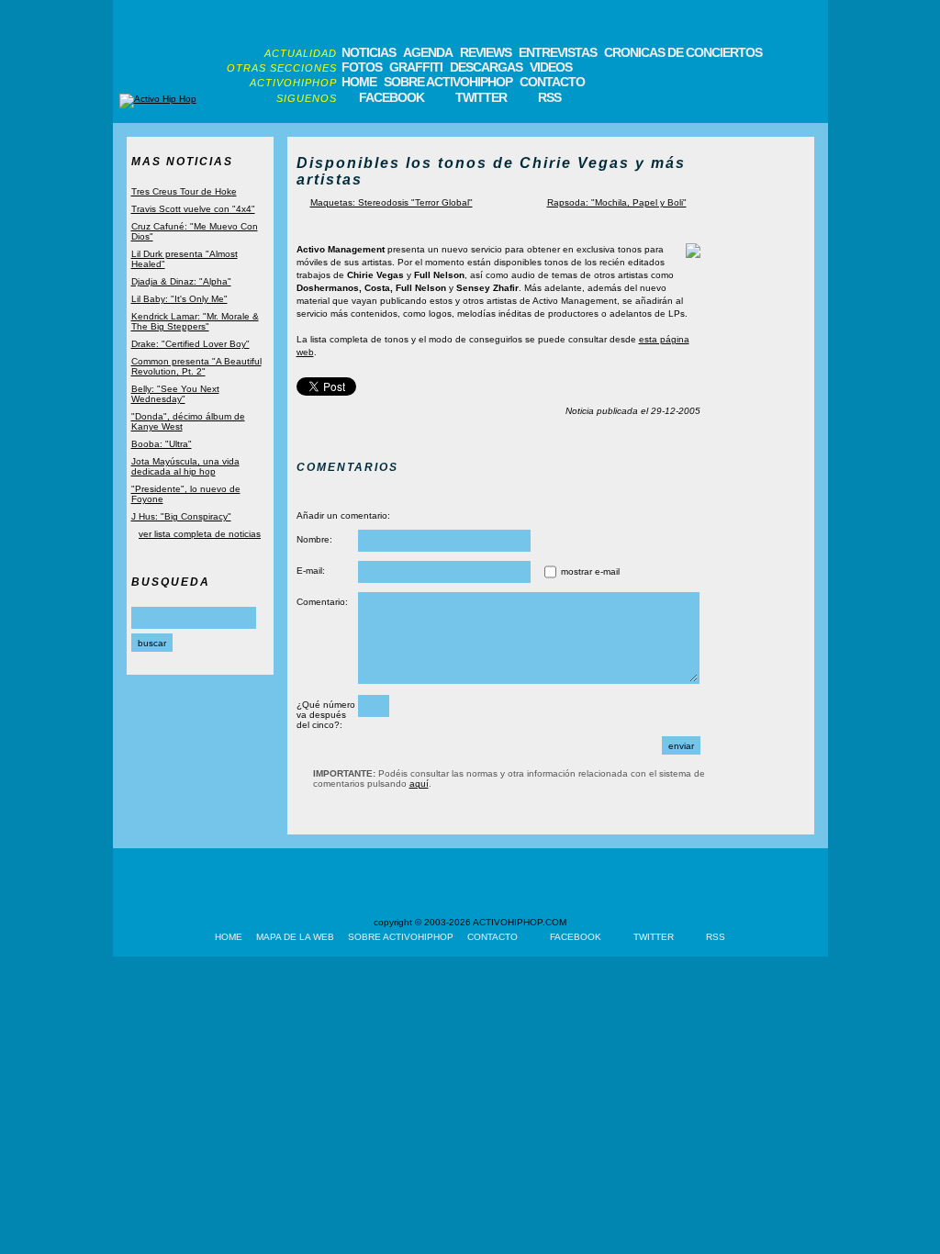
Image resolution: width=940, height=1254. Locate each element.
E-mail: (311, 570)
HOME (358, 81)
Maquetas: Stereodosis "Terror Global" (391, 202)
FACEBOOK (391, 97)
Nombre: (314, 539)
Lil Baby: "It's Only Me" (179, 299)
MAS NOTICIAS (182, 161)
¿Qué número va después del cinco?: (326, 715)
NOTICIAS (368, 52)
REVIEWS (485, 52)
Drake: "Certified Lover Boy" (190, 344)
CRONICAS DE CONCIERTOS (683, 52)
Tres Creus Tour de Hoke (184, 191)
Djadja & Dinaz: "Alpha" (181, 281)
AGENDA (428, 52)
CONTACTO (552, 81)
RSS (549, 97)
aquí (419, 783)
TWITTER (481, 97)
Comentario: (322, 602)
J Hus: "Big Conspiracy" (181, 516)
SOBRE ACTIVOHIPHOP (448, 81)
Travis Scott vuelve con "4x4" (193, 209)
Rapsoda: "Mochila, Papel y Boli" (617, 202)
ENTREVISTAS (558, 52)
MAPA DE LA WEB (295, 937)
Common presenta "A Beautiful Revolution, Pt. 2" (196, 366)
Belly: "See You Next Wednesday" (175, 394)
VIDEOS (551, 67)
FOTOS (361, 67)
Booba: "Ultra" (161, 444)
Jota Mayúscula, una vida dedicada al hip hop (185, 466)
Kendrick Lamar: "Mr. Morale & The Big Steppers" (195, 321)
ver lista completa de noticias (200, 534)
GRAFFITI (415, 67)
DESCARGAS (486, 67)
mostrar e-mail (590, 571)
